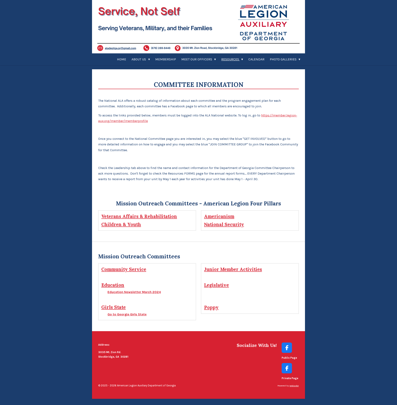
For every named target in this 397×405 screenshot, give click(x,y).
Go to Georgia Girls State (127, 314)
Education (112, 285)
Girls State (113, 307)
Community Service (123, 269)
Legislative (216, 285)
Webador (294, 385)
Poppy (211, 307)
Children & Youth (121, 224)
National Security (224, 224)
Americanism (219, 216)
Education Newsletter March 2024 (134, 292)
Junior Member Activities (233, 269)
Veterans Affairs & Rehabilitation (139, 216)
